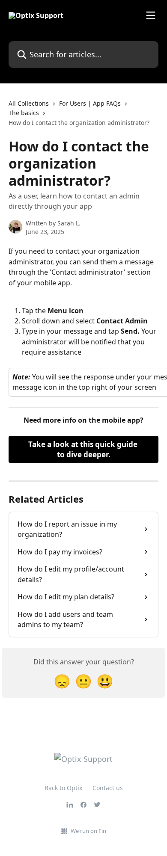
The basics (24, 113)
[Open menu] (150, 15)
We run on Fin (88, 831)
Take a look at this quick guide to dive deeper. (83, 449)
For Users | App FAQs (90, 103)
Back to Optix (63, 788)
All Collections (29, 103)
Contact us (107, 788)
